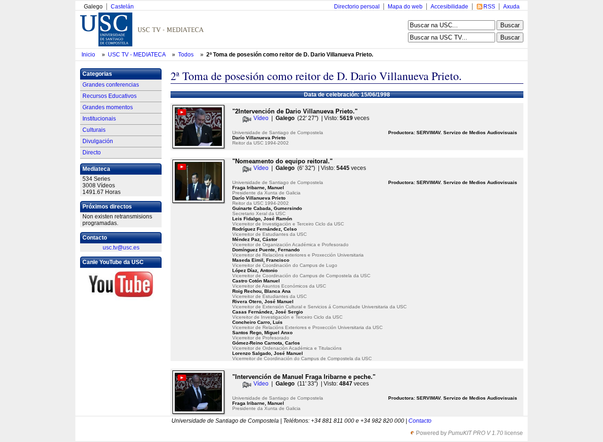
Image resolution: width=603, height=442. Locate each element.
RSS (489, 6)
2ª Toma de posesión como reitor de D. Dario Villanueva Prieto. (289, 54)
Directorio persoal (357, 6)
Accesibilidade (449, 6)
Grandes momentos (107, 107)
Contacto (420, 421)
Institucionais (99, 118)
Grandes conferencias (110, 84)
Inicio (89, 54)
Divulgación (97, 141)
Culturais (94, 130)
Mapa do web (405, 6)
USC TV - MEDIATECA (137, 54)
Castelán (122, 6)
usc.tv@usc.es (121, 247)
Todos (186, 54)
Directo (91, 152)
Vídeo (261, 118)
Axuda (511, 6)
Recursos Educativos (109, 96)
